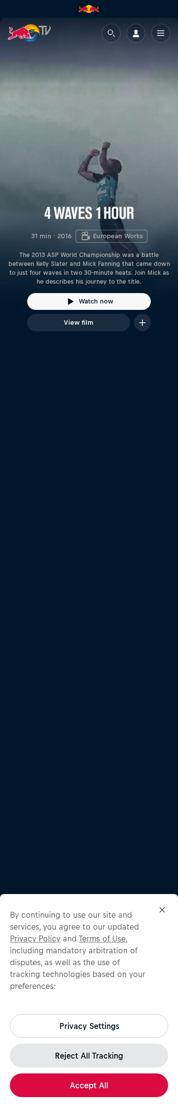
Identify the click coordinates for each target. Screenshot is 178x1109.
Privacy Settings (89, 1026)
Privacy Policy (35, 938)
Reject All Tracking (89, 1055)
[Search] (111, 33)
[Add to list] (142, 322)
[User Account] (136, 33)
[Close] (162, 910)
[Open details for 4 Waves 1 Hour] (89, 183)
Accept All (89, 1085)
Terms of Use (102, 938)
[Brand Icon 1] (89, 9)
